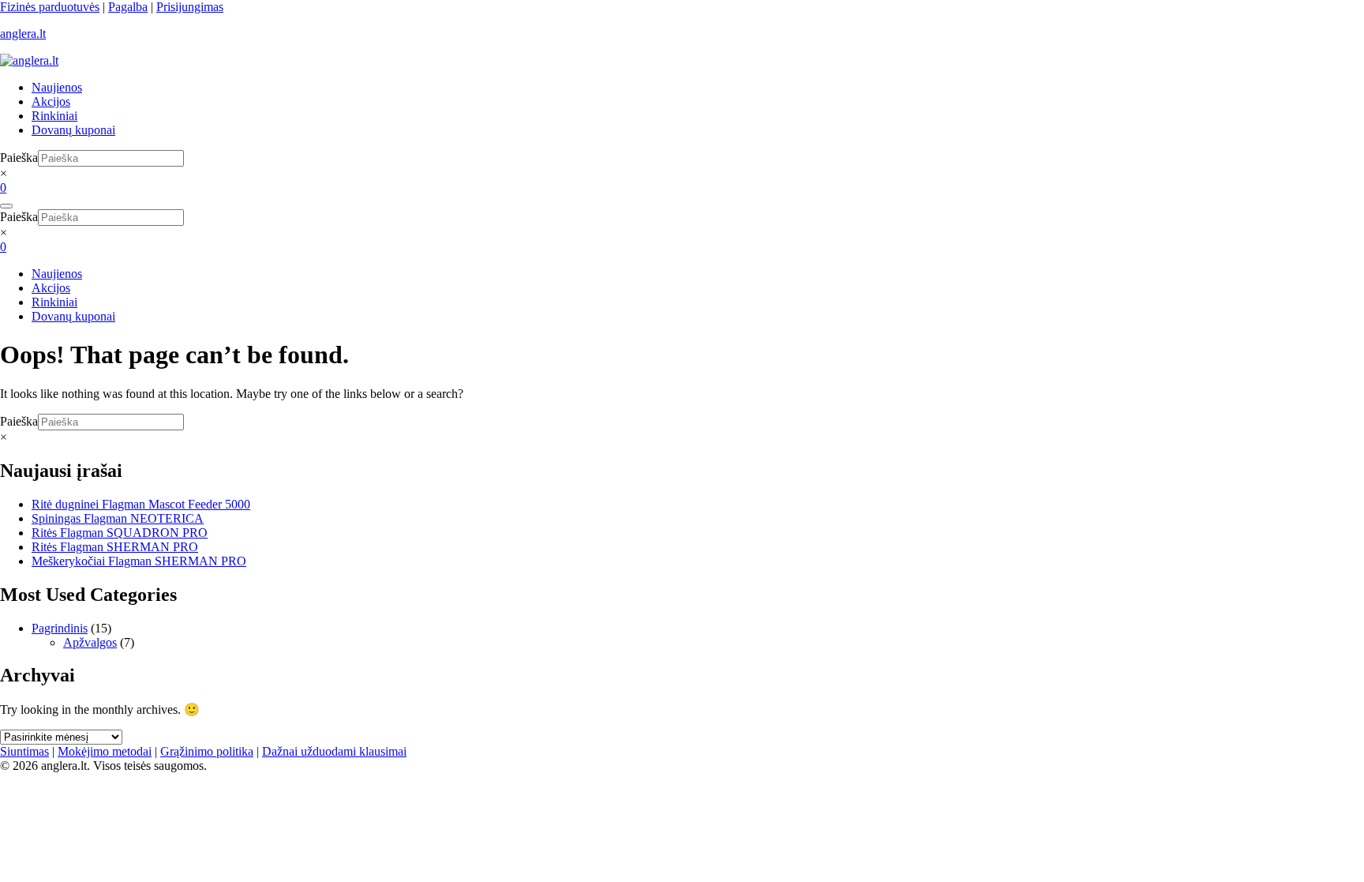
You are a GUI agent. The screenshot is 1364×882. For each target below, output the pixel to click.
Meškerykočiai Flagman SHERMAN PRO (139, 561)
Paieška (19, 157)
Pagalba (128, 6)
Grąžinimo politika (206, 751)
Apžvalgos (90, 642)
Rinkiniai (54, 115)
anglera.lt (23, 33)
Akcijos (51, 101)
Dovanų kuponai (73, 130)
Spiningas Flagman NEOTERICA (118, 518)
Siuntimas (24, 751)
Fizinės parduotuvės (49, 6)
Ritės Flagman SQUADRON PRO (120, 532)
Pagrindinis (60, 628)
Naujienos (57, 87)
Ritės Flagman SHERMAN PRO (115, 547)
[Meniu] (6, 206)
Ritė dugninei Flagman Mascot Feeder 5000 (141, 504)
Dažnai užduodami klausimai (334, 751)
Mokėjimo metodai (105, 751)
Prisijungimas (189, 6)
